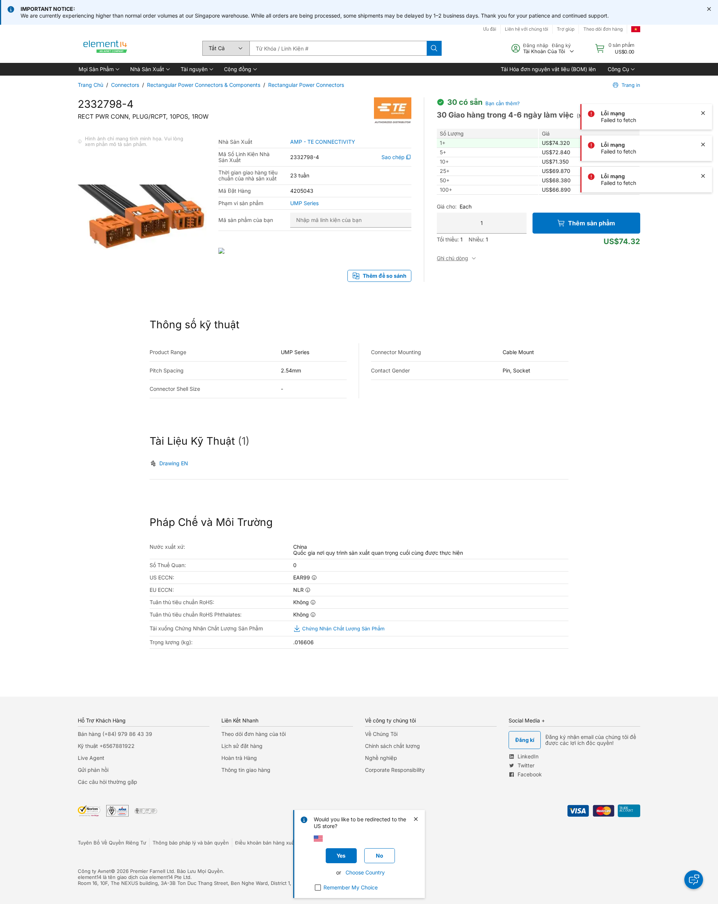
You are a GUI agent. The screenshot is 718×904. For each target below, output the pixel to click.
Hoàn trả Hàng (239, 758)
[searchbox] (338, 48)
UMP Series (304, 203)
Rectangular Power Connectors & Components (203, 85)
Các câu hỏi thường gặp (107, 782)
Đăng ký (561, 45)
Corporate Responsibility (395, 770)
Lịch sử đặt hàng (242, 746)
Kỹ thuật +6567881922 (106, 746)
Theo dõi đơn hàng (603, 29)
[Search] (434, 48)
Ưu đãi (489, 29)
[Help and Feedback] (693, 879)
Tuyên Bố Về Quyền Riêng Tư (112, 843)
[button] (98, 69)
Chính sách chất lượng (392, 746)
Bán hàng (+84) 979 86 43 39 (115, 734)
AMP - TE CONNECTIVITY (322, 142)
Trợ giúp (565, 29)
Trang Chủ (90, 85)
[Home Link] (105, 48)
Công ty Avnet (94, 871)
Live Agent (91, 758)
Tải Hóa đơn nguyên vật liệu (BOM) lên (548, 69)
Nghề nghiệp (381, 758)
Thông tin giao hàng (245, 770)
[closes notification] (709, 9)
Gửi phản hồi (93, 770)
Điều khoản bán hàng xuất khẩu (272, 843)
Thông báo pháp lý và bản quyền (191, 843)
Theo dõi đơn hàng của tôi (253, 734)
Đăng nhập (535, 45)
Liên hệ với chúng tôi (526, 29)
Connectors (125, 85)
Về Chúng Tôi (381, 734)
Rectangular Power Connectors (306, 85)
